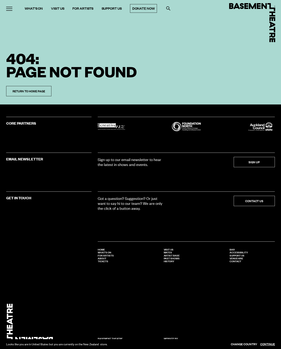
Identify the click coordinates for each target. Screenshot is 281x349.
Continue (267, 344)
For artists (82, 8)
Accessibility (239, 252)
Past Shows (172, 258)
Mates (168, 252)
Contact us (254, 201)
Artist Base (172, 255)
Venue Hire (236, 258)
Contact (236, 261)
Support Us (237, 255)
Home (101, 249)
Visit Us (168, 249)
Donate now (143, 8)
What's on (34, 8)
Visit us (57, 8)
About (102, 258)
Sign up (254, 162)
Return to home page (29, 91)
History (169, 261)
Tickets (103, 261)
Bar (232, 249)
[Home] (252, 22)
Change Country (244, 344)
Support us (112, 8)
